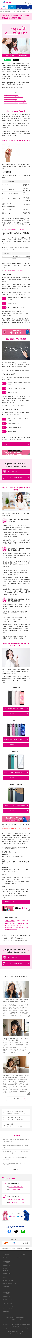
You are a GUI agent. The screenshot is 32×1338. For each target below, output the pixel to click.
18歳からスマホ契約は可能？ (11, 95)
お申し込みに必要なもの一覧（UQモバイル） (16, 229)
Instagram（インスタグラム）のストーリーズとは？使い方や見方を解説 (15, 1164)
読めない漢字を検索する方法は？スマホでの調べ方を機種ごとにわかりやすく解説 (16, 1152)
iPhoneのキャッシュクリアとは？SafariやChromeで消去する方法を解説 (15, 1158)
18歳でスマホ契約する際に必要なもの (13, 97)
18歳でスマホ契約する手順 (10, 99)
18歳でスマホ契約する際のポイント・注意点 (15, 101)
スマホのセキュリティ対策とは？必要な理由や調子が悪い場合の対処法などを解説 (16, 1140)
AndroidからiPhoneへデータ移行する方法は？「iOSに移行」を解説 (16, 1146)
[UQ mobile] (7, 2)
